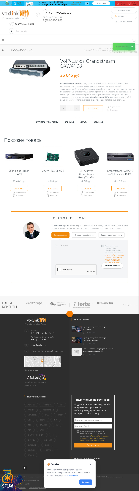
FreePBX (31, 410)
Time (29, 425)
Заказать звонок (60, 235)
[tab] (47, 122)
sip (61, 405)
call (47, 415)
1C (53, 435)
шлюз (42, 430)
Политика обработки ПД (38, 488)
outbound (32, 445)
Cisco (47, 445)
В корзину (93, 108)
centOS (42, 420)
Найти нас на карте (31, 370)
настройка (47, 405)
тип (55, 420)
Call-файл (48, 440)
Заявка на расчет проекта (111, 235)
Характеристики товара (47, 122)
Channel (31, 440)
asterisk (31, 405)
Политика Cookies (71, 475)
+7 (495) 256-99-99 (57, 13)
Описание (69, 122)
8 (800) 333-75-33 (52, 20)
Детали (83, 122)
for (29, 430)
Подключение (48, 410)
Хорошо (85, 482)
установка (32, 415)
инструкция (48, 450)
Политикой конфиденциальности (92, 440)
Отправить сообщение (84, 235)
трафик (31, 455)
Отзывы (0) (98, 122)
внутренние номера (36, 435)
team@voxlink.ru (24, 23)
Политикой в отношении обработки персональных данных (114, 257)
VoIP (29, 420)
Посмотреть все (129, 305)
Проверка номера (122, 46)
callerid (43, 425)
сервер (60, 415)
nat (57, 425)
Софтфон (31, 450)
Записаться (101, 3)
